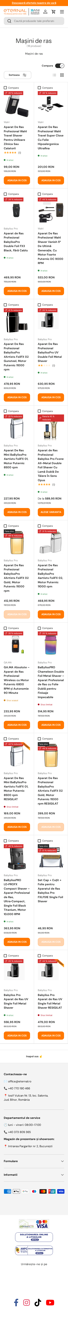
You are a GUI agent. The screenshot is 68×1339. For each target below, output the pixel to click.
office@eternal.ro (19, 1081)
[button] (53, 12)
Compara (47, 65)
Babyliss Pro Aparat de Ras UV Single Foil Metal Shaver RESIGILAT (50, 1001)
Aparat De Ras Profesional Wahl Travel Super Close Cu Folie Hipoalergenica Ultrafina (50, 137)
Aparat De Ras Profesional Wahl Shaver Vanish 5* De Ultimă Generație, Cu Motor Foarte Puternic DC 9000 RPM (50, 248)
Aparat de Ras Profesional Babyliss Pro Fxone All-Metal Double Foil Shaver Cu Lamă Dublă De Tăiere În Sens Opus (51, 465)
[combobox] (34, 21)
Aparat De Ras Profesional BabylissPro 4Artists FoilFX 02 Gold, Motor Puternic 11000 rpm (16, 578)
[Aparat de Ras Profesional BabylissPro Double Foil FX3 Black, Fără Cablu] (17, 210)
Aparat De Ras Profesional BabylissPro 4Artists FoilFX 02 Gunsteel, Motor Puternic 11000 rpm (16, 356)
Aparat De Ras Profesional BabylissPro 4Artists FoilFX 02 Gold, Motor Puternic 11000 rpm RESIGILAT (50, 790)
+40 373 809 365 (19, 1132)
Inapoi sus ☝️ (34, 1056)
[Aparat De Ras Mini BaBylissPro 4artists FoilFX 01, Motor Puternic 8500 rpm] (17, 427)
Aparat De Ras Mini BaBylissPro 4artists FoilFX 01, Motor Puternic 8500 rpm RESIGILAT (16, 788)
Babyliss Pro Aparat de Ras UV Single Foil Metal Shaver (16, 1001)
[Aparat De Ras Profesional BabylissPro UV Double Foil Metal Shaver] (51, 321)
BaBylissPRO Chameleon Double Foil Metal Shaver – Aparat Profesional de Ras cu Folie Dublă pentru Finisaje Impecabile (51, 682)
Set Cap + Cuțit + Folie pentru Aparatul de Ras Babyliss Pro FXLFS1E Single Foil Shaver (50, 890)
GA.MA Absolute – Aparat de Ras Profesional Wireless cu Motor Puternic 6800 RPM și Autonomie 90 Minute (16, 680)
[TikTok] (38, 1304)
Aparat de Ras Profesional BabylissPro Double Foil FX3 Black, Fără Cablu (16, 242)
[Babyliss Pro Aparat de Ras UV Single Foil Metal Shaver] (17, 972)
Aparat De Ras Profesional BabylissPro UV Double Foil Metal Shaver (50, 352)
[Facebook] (16, 1304)
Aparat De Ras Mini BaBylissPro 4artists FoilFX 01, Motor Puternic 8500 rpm (16, 458)
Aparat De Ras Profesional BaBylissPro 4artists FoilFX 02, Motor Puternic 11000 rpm (50, 576)
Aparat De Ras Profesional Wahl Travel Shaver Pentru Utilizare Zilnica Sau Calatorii (15, 137)
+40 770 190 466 (19, 1088)
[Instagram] (26, 1304)
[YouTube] (50, 1304)
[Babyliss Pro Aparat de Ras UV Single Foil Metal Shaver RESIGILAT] (51, 972)
